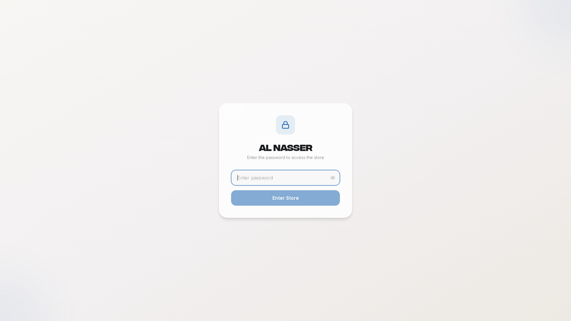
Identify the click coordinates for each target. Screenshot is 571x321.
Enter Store (285, 198)
